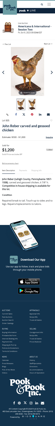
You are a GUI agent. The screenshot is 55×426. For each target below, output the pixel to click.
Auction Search (8, 320)
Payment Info (7, 342)
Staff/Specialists (35, 363)
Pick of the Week (8, 370)
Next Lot (47, 44)
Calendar (5, 360)
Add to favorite (51, 120)
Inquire (49, 137)
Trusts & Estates (36, 320)
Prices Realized (35, 342)
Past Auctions (7, 317)
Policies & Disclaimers (10, 348)
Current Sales (7, 314)
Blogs (4, 366)
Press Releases (7, 363)
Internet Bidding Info (10, 339)
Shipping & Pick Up (9, 345)
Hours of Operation (37, 373)
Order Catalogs (7, 323)
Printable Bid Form (9, 335)
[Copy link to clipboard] (7, 114)
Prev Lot (7, 44)
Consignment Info (36, 332)
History (32, 360)
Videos (4, 373)
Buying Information (9, 332)
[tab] (8, 171)
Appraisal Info (35, 314)
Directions (33, 366)
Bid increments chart (10, 163)
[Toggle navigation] (49, 4)
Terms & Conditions (9, 351)
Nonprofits (34, 317)
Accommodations (36, 370)
